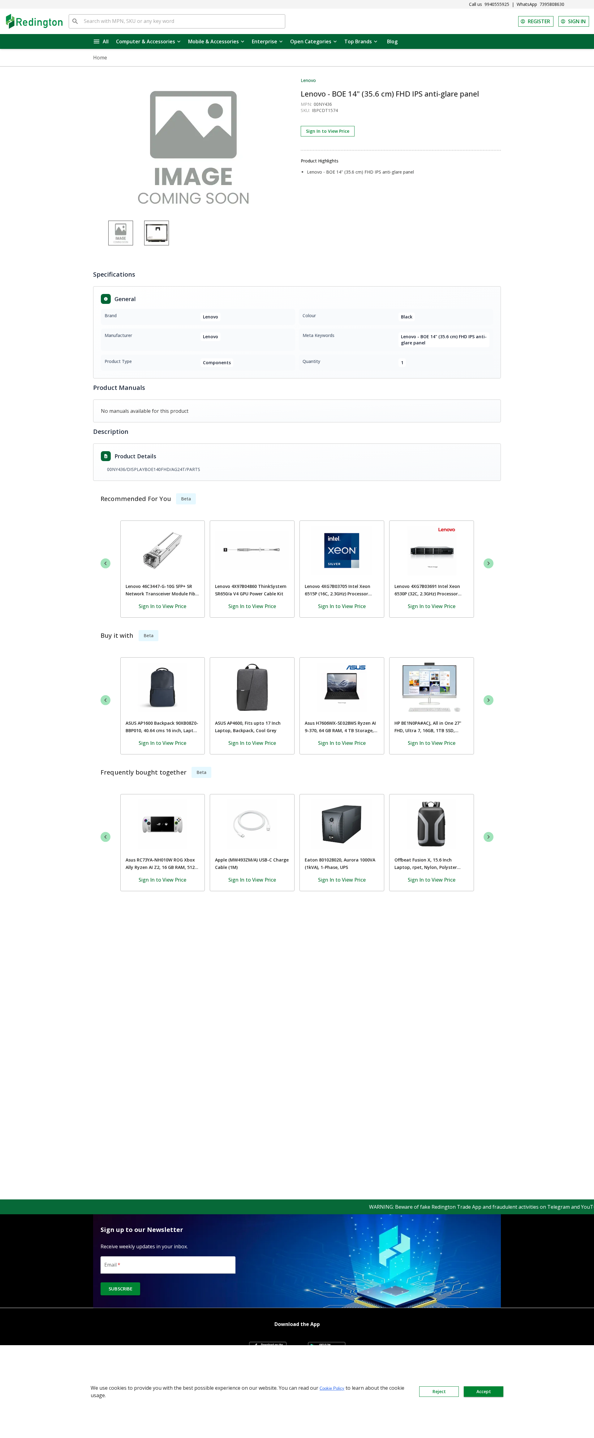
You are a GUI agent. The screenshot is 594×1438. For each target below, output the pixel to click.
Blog (392, 41)
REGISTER (539, 21)
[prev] (105, 563)
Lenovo (308, 80)
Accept (483, 1391)
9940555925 (496, 4)
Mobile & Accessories (213, 41)
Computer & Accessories (145, 41)
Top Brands (358, 41)
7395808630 (552, 4)
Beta (186, 499)
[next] (488, 563)
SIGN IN (577, 21)
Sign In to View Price (327, 131)
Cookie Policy (332, 1388)
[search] (75, 21)
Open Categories (310, 41)
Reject (439, 1391)
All (106, 41)
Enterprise (264, 41)
